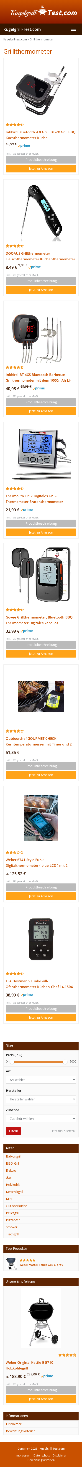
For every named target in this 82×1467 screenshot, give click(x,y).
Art (8, 1071)
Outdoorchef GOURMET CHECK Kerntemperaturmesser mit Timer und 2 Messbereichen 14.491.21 (39, 741)
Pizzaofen (13, 1220)
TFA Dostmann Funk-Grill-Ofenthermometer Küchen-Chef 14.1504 (39, 984)
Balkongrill (13, 1156)
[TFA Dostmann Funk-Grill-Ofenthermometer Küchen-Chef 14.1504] (41, 939)
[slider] (12, 1062)
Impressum (23, 1455)
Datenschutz (41, 1455)
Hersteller (13, 1090)
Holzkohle (13, 1184)
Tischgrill (12, 1234)
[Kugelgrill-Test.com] (41, 12)
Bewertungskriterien (21, 1431)
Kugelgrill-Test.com (22, 29)
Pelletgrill (12, 1213)
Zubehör (12, 1110)
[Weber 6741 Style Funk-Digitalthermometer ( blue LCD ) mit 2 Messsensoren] (41, 818)
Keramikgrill (14, 1191)
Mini (9, 1199)
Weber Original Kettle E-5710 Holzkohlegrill (29, 1365)
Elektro (11, 1170)
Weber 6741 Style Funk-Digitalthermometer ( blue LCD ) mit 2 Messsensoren (37, 862)
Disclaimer (13, 1424)
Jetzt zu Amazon (41, 168)
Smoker (11, 1227)
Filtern (13, 1131)
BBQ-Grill (13, 1163)
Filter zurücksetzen (63, 1131)
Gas (9, 1177)
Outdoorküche (16, 1206)
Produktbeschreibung (41, 159)
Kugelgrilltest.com (15, 39)
